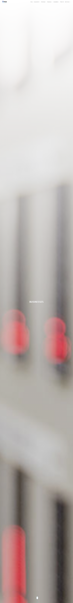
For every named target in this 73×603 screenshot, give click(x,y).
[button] (39, 1)
